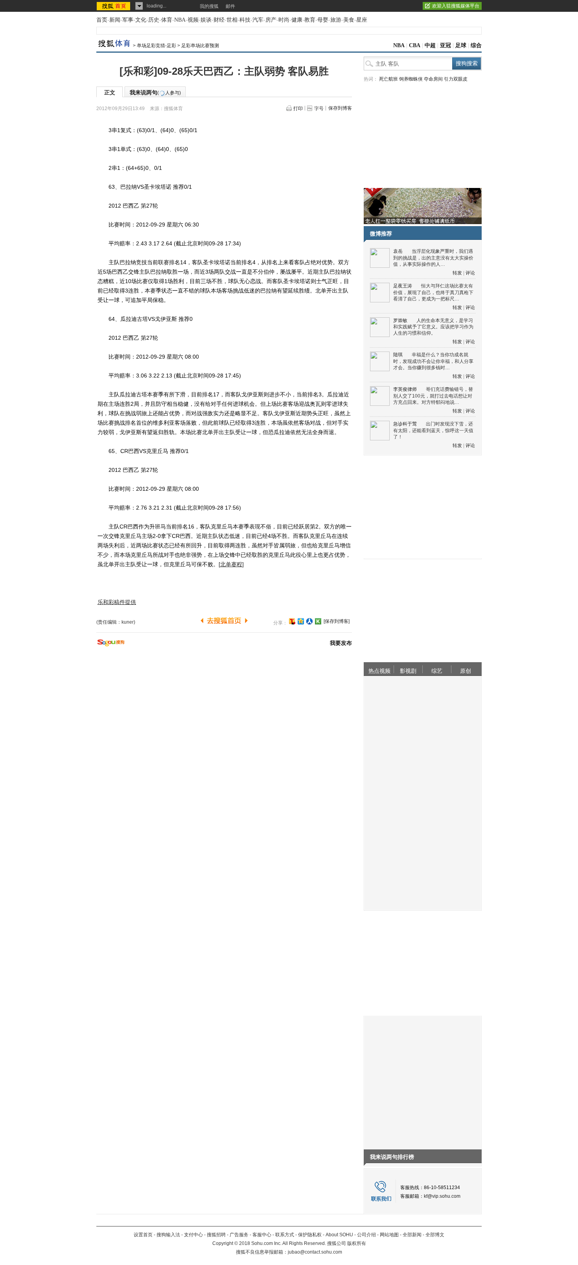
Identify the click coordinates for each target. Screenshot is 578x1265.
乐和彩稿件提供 (117, 602)
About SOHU (339, 1234)
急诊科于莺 (405, 424)
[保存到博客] (337, 621)
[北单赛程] (231, 564)
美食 (348, 20)
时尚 (283, 20)
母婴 (322, 20)
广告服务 (239, 1234)
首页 (101, 20)
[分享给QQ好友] (301, 621)
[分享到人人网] (309, 621)
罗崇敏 (400, 320)
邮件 (230, 6)
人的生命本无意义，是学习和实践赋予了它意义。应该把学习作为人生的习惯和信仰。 (433, 327)
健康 (296, 20)
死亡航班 (388, 79)
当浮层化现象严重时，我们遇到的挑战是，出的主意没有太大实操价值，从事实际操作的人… (433, 258)
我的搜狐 (209, 6)
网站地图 (389, 1234)
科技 (244, 20)
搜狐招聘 (216, 1234)
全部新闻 (412, 1234)
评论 (470, 273)
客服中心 (261, 1234)
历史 (153, 20)
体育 (166, 20)
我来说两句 (155, 92)
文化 (140, 20)
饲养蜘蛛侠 (411, 79)
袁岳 (398, 251)
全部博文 (434, 1234)
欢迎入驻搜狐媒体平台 (455, 6)
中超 (430, 45)
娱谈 (206, 20)
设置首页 (143, 1234)
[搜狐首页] (114, 6)
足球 (460, 45)
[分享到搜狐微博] (292, 621)
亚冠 (445, 45)
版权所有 (356, 1243)
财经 (219, 20)
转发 (457, 273)
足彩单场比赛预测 (200, 45)
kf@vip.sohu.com (442, 1196)
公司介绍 (366, 1234)
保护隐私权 (310, 1234)
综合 (476, 45)
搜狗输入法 (168, 1234)
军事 (127, 20)
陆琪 (398, 354)
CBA (414, 45)
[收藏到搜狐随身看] (318, 621)
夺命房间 (433, 79)
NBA (180, 20)
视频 (193, 20)
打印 (298, 108)
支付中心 (193, 1234)
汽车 (257, 20)
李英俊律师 (405, 389)
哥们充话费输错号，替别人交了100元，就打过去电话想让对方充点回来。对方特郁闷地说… (433, 396)
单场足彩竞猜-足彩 (156, 45)
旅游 (335, 20)
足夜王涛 (402, 286)
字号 (319, 108)
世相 (231, 20)
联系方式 (284, 1234)
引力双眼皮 (456, 79)
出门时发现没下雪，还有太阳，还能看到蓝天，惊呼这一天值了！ (433, 430)
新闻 (114, 20)
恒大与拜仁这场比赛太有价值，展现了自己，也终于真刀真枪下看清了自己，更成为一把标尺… (433, 292)
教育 (309, 20)
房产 (270, 20)
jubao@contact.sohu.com (315, 1252)
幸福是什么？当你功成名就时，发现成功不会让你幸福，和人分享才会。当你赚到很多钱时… (433, 361)
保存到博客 (340, 108)
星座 (361, 20)
